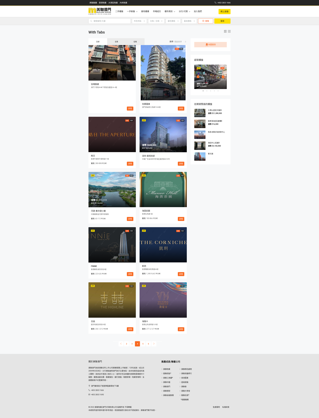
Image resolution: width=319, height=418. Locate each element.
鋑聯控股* (167, 373)
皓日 (93, 156)
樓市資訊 (169, 11)
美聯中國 (166, 382)
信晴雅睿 (95, 84)
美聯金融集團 (168, 395)
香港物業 (102, 3)
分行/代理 (183, 11)
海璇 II (145, 321)
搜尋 (222, 21)
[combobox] (139, 21)
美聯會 (184, 387)
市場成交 (157, 11)
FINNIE (94, 266)
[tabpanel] (210, 77)
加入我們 (198, 11)
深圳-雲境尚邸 (148, 156)
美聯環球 (166, 391)
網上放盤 (225, 11)
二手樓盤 (119, 11)
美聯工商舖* (168, 378)
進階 (207, 21)
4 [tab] (215, 91)
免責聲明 (216, 407)
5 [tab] (219, 91)
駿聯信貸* (185, 395)
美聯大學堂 (185, 391)
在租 (135, 42)
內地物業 (123, 3)
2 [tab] (208, 91)
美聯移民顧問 (186, 369)
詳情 (130, 108)
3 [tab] (212, 91)
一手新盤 (131, 11)
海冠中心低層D (214, 143)
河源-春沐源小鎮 (98, 211)
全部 (97, 42)
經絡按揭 (184, 382)
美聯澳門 (166, 387)
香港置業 (184, 378)
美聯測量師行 (186, 373)
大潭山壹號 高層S (215, 110)
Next (223, 77)
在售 (116, 42)
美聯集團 (93, 3)
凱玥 (144, 266)
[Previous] (121, 343)
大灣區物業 (113, 3)
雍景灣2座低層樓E (215, 121)
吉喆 (93, 321)
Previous (198, 77)
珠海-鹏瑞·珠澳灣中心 (216, 132)
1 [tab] (204, 91)
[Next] (153, 343)
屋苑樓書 (145, 11)
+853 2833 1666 (97, 390)
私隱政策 (225, 407)
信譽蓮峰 (146, 104)
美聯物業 (166, 369)
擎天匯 (210, 154)
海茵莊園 (146, 211)
